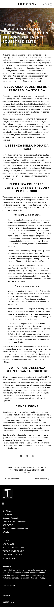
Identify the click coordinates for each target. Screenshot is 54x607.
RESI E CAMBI (8, 544)
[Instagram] (3, 503)
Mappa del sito (9, 558)
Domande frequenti (10, 518)
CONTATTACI (8, 525)
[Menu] (4, 4)
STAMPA (6, 532)
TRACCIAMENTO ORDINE (13, 551)
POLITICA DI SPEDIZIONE (13, 547)
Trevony (11, 602)
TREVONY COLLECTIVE (12, 554)
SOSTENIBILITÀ (9, 514)
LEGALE (6, 540)
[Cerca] (47, 4)
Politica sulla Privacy (36, 578)
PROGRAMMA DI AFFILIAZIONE (15, 528)
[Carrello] (51, 3)
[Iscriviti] (50, 585)
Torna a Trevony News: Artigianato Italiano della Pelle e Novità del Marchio (27, 470)
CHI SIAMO (7, 511)
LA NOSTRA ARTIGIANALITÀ (14, 521)
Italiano (5, 595)
